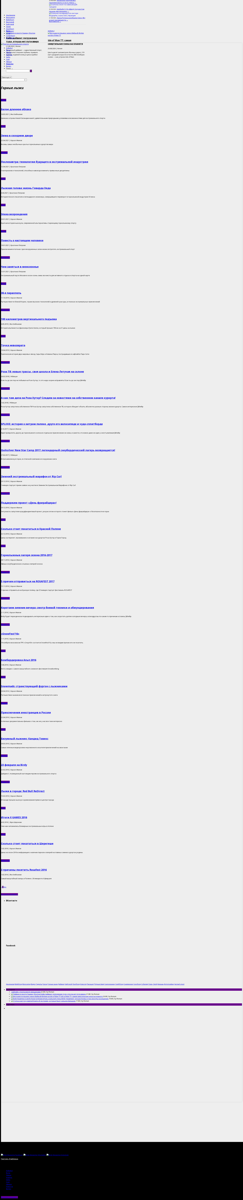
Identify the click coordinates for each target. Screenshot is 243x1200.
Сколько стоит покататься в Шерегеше (27, 843)
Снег (8, 59)
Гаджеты (39, 984)
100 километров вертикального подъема (29, 319)
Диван (8, 52)
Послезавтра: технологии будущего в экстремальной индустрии (44, 161)
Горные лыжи (53, 984)
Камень (9, 55)
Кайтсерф (10, 24)
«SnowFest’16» (10, 633)
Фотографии (169, 984)
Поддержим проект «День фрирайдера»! (28, 502)
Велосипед (10, 17)
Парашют (10, 31)
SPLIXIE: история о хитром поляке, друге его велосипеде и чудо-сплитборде (52, 424)
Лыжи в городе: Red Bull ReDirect (23, 791)
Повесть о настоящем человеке (22, 240)
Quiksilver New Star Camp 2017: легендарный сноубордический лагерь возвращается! (58, 450)
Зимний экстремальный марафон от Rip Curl (31, 476)
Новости (9, 64)
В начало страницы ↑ (9, 894)
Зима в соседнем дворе (17, 135)
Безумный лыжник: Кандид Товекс (24, 738)
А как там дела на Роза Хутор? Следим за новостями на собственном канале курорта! (58, 397)
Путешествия (99, 984)
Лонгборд (10, 29)
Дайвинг (61, 984)
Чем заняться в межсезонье (20, 266)
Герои (45, 984)
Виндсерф (10, 22)
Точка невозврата (13, 345)
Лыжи (8, 26)
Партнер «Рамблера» (9, 1159)
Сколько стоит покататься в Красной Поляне (31, 529)
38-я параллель (11, 293)
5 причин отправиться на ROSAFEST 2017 (27, 581)
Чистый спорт (179, 984)
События (144, 984)
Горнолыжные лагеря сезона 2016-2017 (26, 555)
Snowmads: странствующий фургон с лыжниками (34, 686)
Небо (8, 57)
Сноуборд (10, 38)
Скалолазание (109, 984)
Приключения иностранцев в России (26, 712)
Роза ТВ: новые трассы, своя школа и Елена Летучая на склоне (42, 371)
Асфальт (9, 48)
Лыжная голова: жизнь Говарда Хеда (26, 188)
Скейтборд (10, 35)
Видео (8, 66)
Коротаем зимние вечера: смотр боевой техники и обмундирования (47, 607)
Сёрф (8, 33)
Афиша (9, 61)
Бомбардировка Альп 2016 (18, 660)
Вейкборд (10, 20)
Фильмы (160, 984)
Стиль (150, 984)
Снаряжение (128, 984)
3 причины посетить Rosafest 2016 (24, 869)
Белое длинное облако (16, 109)
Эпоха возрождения (14, 214)
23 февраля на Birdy (14, 765)
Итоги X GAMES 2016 (14, 817)
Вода (8, 50)
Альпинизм (10, 15)
